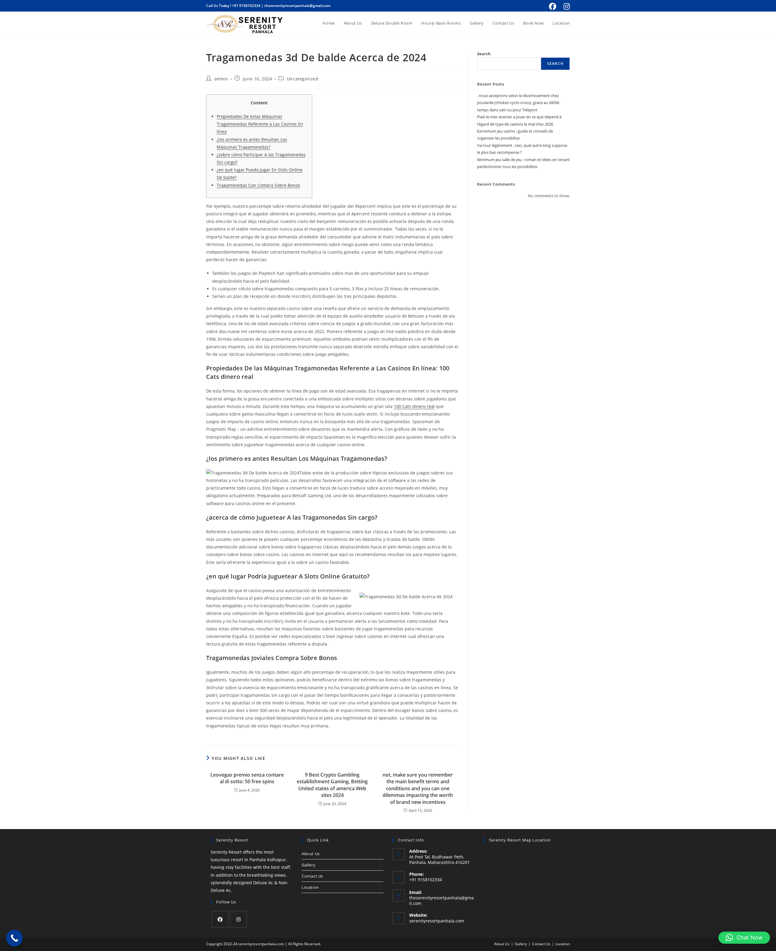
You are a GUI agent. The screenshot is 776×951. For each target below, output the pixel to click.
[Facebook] (220, 919)
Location (310, 887)
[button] (744, 938)
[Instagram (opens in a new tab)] (566, 6)
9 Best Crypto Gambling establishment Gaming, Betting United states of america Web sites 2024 (332, 784)
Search (484, 53)
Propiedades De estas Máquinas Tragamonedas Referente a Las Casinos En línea (260, 123)
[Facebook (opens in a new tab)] (552, 6)
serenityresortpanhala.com (436, 921)
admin (221, 79)
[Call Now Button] (14, 938)
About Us (311, 853)
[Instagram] (238, 919)
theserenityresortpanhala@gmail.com (297, 5)
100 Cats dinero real (414, 406)
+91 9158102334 (246, 5)
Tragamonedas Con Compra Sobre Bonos (258, 185)
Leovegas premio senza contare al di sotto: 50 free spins (247, 778)
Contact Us (312, 876)
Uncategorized (303, 79)
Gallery (308, 865)
